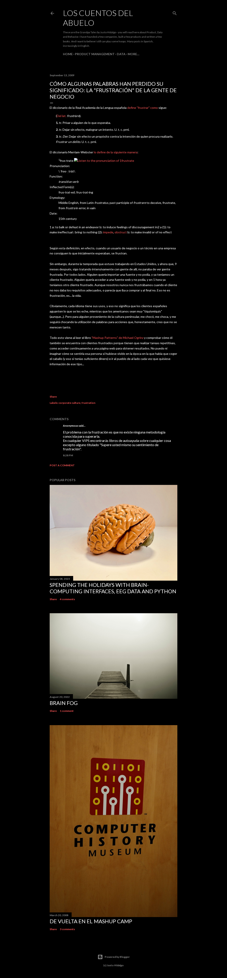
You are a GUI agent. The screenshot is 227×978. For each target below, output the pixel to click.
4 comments (67, 599)
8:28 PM (68, 455)
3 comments (67, 929)
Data (121, 54)
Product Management (95, 54)
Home (68, 54)
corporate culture (69, 402)
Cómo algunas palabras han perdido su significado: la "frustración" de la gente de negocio (113, 90)
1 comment (67, 711)
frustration (88, 402)
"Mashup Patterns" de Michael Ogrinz (117, 338)
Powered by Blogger (117, 956)
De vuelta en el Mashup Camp (91, 921)
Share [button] (53, 396)
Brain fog (64, 703)
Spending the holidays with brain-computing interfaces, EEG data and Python (113, 588)
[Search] (174, 12)
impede (108, 232)
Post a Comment (62, 465)
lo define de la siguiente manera (115, 152)
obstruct (121, 232)
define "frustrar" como (142, 107)
